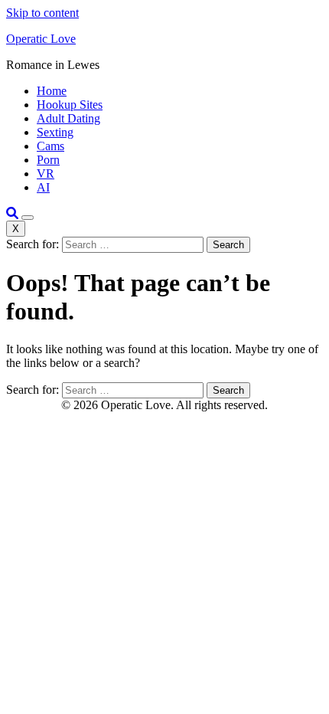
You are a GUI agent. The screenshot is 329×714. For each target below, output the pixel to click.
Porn (48, 159)
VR (45, 173)
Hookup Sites (70, 104)
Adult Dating (68, 118)
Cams (50, 145)
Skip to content (42, 12)
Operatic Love (41, 38)
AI (43, 187)
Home (52, 90)
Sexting (55, 132)
